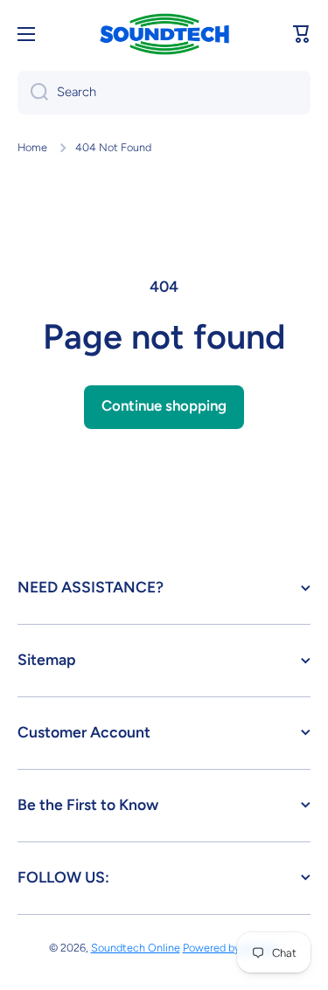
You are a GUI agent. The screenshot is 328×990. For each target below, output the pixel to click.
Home (32, 147)
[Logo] (164, 34)
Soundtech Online (135, 947)
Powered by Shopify (231, 947)
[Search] (32, 92)
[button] (302, 34)
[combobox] (164, 92)
